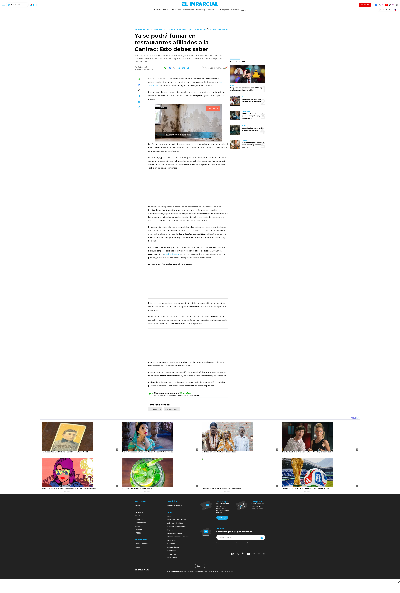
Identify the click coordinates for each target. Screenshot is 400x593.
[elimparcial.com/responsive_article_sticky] (398, 582)
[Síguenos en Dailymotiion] (264, 554)
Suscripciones (173, 547)
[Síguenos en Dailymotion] (396, 4)
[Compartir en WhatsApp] (165, 68)
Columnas (212, 10)
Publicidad (171, 551)
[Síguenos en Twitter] (379, 4)
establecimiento (172, 254)
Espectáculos (140, 523)
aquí (197, 395)
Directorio (171, 540)
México (137, 505)
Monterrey (200, 10)
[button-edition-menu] (378, 9)
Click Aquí (222, 518)
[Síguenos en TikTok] (390, 4)
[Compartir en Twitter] (174, 68)
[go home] (142, 569)
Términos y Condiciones (247, 543)
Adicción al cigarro (172, 409)
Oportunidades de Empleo (178, 537)
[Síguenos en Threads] (393, 4)
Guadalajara (188, 10)
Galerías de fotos (141, 544)
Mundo (138, 509)
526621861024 (222, 504)
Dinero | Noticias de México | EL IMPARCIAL (179, 29)
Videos (137, 547)
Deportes (138, 519)
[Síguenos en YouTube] (386, 4)
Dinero (137, 516)
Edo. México (176, 10)
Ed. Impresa (224, 10)
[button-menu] (3, 4)
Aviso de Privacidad (175, 523)
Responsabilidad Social (176, 526)
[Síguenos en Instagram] (383, 4)
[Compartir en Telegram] (178, 68)
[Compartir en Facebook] (169, 68)
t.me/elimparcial (257, 504)
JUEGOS (157, 10)
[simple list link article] (247, 75)
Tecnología (139, 529)
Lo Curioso (139, 512)
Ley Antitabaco (218, 29)
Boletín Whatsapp (174, 505)
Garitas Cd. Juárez (387, 10)
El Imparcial (143, 29)
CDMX (165, 10)
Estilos (137, 526)
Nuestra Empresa (174, 533)
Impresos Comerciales (176, 520)
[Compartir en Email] (183, 68)
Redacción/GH (143, 67)
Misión (169, 530)
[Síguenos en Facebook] (376, 4)
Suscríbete (365, 5)
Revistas (235, 10)
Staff (169, 516)
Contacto (171, 544)
